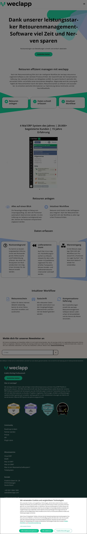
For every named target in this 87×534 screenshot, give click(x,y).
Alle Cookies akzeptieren (29, 531)
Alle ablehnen (46, 531)
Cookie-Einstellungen (63, 531)
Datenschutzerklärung (34, 523)
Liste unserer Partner (25, 526)
